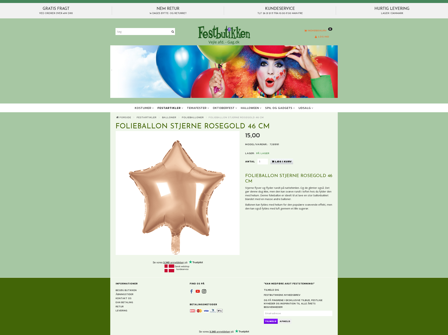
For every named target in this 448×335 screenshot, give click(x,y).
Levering (121, 310)
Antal (250, 161)
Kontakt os (124, 298)
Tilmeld (270, 321)
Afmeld (285, 321)
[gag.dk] (224, 34)
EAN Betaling (124, 302)
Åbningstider (125, 294)
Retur (120, 306)
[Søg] (173, 31)
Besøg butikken (126, 290)
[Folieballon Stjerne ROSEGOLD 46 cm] (177, 193)
